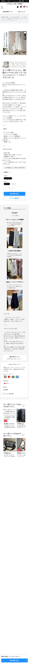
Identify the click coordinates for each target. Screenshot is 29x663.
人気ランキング (21, 11)
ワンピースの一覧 (15, 17)
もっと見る (23, 405)
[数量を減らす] (6, 188)
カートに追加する (14, 198)
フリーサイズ (8, 178)
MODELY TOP (4, 17)
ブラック (14, 184)
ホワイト (7, 184)
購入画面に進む (14, 193)
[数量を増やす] (12, 188)
